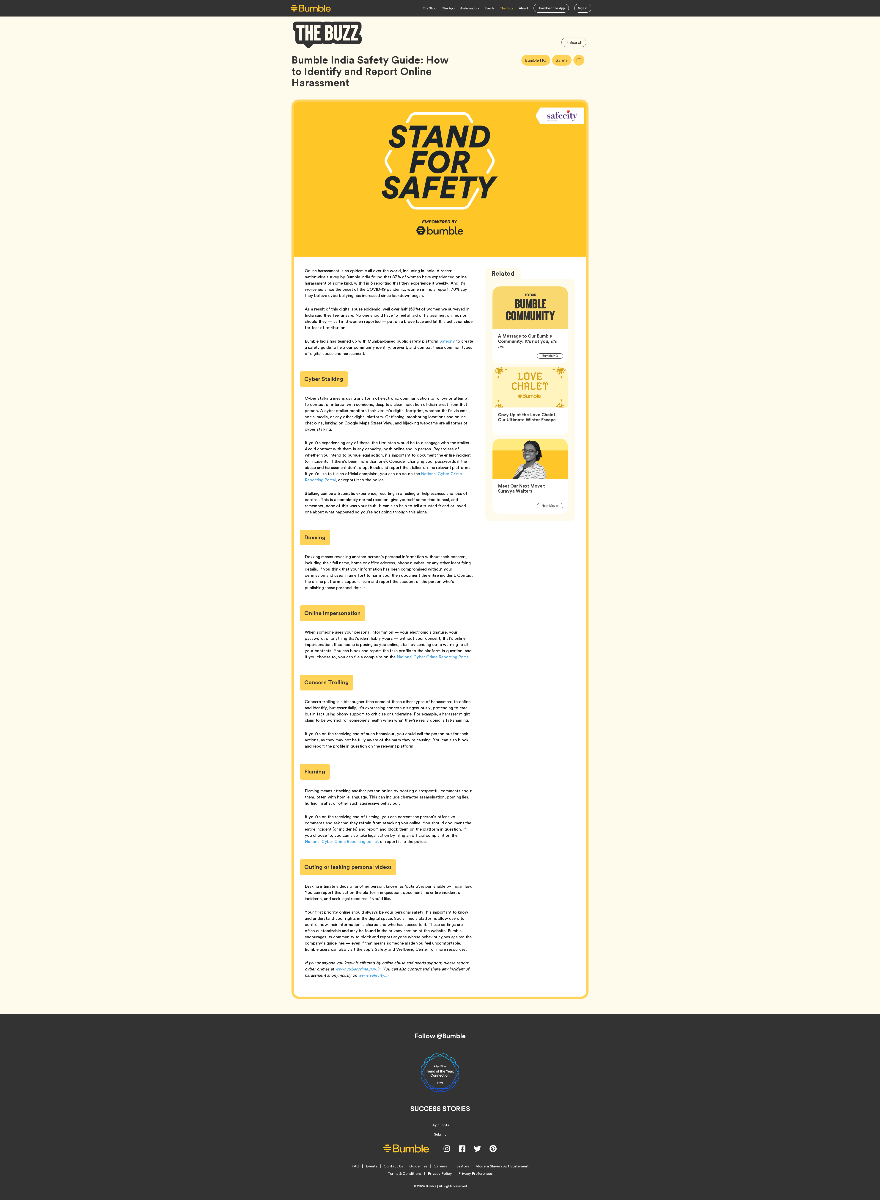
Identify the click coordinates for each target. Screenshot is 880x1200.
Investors (461, 1166)
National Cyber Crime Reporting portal (341, 841)
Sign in (582, 8)
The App (448, 8)
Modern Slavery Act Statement (502, 1166)
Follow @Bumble (440, 1036)
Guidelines (418, 1166)
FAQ (355, 1166)
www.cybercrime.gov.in (357, 969)
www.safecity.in (373, 975)
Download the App (551, 8)
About (523, 8)
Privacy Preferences (475, 1173)
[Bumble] (310, 8)
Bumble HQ (537, 60)
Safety (564, 60)
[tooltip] (578, 60)
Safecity (447, 341)
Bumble (431, 1186)
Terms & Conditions (404, 1173)
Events (489, 8)
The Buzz (506, 8)
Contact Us (393, 1166)
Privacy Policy (440, 1173)
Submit (440, 1134)
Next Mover (552, 505)
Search (575, 42)
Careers (440, 1166)
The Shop (430, 8)
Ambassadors (469, 8)
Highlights (440, 1125)
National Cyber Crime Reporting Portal (433, 657)
